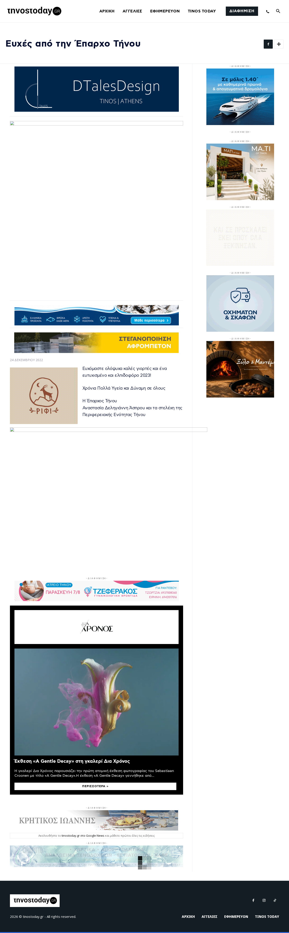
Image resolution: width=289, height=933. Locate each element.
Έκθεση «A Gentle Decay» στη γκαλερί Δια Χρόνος (72, 761)
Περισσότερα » (95, 786)
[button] (278, 11)
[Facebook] (268, 44)
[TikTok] (275, 900)
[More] (279, 44)
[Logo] (33, 11)
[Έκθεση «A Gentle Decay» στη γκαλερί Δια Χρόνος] (96, 702)
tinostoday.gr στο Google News (83, 836)
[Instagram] (264, 900)
